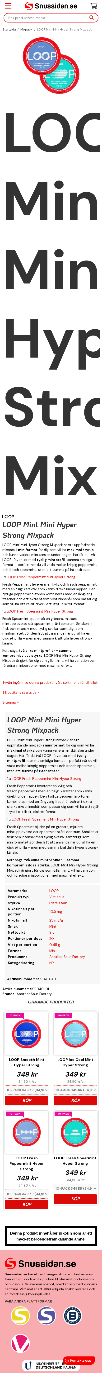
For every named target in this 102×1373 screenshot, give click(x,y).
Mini (52, 951)
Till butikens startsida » (20, 692)
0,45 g (54, 944)
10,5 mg (55, 911)
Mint (52, 926)
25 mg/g (56, 920)
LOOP (54, 890)
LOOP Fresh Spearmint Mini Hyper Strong (40, 611)
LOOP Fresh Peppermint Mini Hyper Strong (41, 577)
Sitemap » (10, 702)
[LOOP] (8, 516)
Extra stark (58, 903)
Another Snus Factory (67, 956)
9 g (52, 932)
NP (51, 963)
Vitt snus (56, 897)
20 (51, 938)
